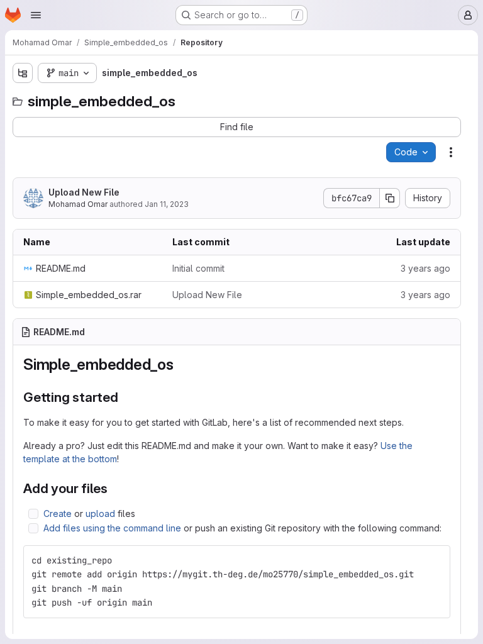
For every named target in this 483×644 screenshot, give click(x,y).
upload (100, 513)
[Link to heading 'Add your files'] (115, 488)
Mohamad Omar (78, 204)
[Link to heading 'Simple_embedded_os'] (182, 364)
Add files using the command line (112, 528)
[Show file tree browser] (23, 73)
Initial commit (198, 268)
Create (57, 513)
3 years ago (425, 268)
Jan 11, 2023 (167, 204)
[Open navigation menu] (36, 15)
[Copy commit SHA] (390, 198)
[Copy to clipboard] (435, 560)
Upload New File (83, 192)
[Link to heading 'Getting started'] (125, 397)
